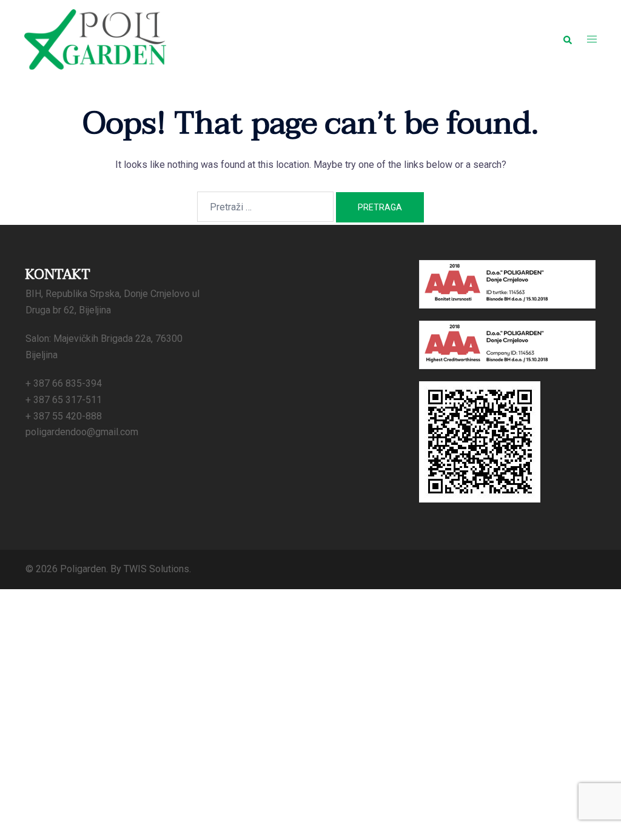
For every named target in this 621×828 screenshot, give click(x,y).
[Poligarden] (95, 38)
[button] (567, 39)
